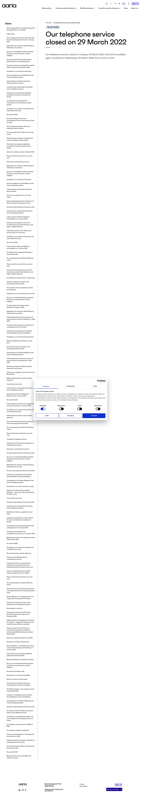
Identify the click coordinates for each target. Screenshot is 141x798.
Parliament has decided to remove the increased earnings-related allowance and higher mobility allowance (20, 224)
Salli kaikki (94, 415)
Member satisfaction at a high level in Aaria (20, 659)
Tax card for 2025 (12, 242)
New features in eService (14, 608)
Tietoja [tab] (95, 386)
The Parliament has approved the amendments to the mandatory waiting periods (19, 102)
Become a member (113, 789)
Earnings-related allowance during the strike (20, 207)
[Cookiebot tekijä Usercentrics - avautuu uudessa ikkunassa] (98, 381)
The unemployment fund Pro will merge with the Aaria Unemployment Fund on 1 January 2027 (20, 40)
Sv (119, 4)
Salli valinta (70, 415)
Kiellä (47, 415)
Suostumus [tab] (46, 386)
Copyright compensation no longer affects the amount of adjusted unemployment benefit (20, 520)
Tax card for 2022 (12, 752)
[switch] (61, 409)
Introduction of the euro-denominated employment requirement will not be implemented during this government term (20, 565)
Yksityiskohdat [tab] (70, 386)
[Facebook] (26, 790)
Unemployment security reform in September (21, 278)
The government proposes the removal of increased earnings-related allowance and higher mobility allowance (20, 272)
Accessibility (83, 786)
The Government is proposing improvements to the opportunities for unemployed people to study (21, 590)
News (126, 8)
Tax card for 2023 (12, 543)
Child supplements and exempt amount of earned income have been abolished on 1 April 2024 (21, 319)
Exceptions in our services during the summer (21, 293)
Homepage (49, 22)
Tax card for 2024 (12, 400)
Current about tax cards (14, 384)
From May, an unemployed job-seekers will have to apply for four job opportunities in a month (20, 718)
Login (134, 3)
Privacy (82, 784)
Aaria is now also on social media (17, 679)
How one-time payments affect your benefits (21, 470)
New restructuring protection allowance (19, 553)
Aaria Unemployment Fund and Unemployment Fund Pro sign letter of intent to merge (20, 120)
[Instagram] (22, 790)
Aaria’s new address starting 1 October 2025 (20, 152)
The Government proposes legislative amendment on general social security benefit (19, 146)
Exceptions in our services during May (18, 675)
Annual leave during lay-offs (15, 671)
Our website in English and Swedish (18, 730)
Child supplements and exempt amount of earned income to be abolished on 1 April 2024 (20, 360)
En (124, 4)
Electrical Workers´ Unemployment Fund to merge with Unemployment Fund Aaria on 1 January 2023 (20, 647)
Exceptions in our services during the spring (20, 337)
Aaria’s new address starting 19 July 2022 (20, 638)
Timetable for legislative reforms (17, 439)
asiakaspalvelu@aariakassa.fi (54, 789)
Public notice (11, 34)
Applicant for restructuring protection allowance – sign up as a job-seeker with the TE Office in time (20, 492)
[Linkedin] (19, 790)
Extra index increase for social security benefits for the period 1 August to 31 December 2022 (19, 614)
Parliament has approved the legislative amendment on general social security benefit (19, 95)
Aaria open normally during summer (18, 162)
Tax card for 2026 (12, 114)
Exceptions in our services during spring (19, 71)
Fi (115, 4)
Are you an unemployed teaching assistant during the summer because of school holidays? (20, 53)
